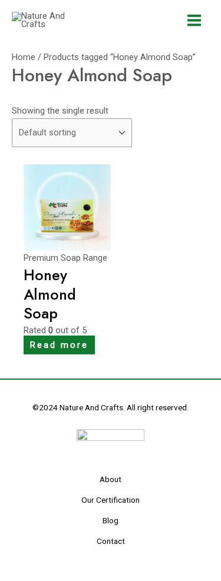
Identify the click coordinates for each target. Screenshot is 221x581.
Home (23, 57)
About (110, 479)
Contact (111, 541)
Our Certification (110, 499)
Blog (110, 520)
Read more (59, 345)
